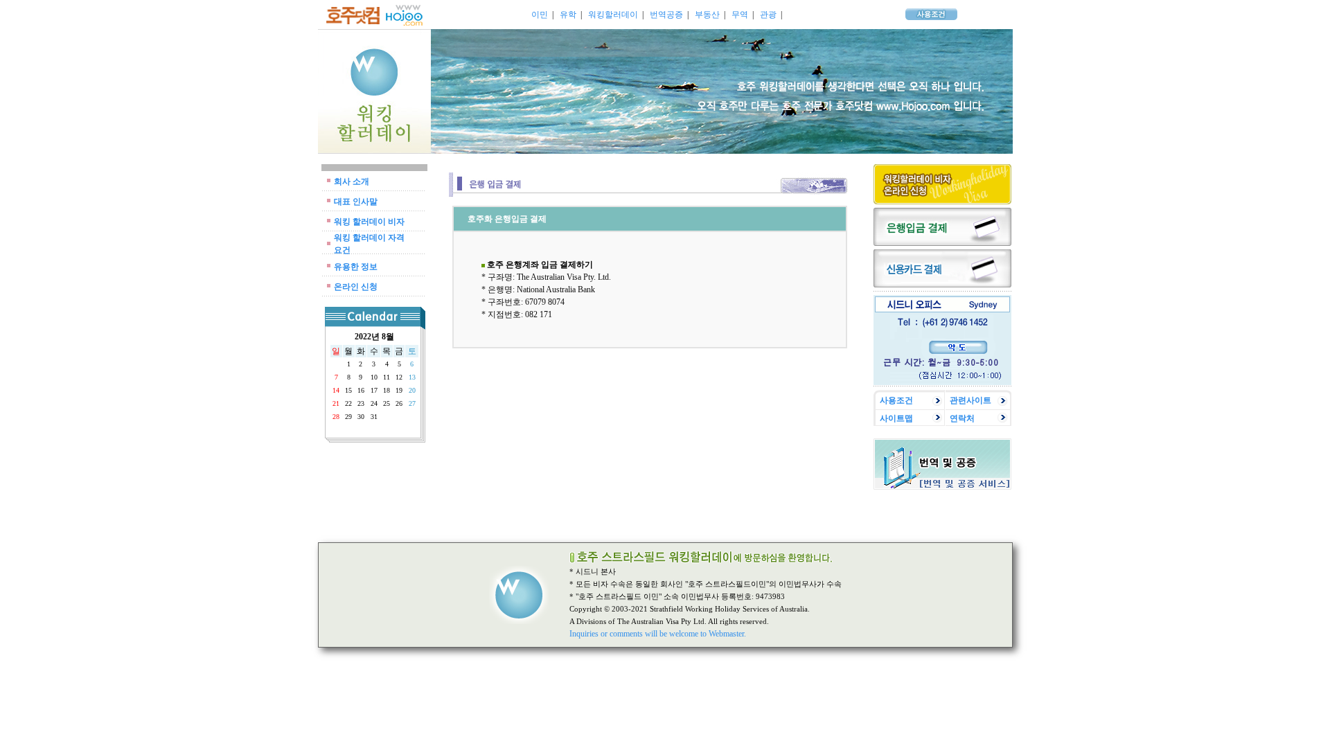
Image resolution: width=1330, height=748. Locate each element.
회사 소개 (351, 181)
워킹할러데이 (613, 14)
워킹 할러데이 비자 (369, 221)
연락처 (962, 418)
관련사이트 (970, 400)
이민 (539, 14)
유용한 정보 (356, 266)
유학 (568, 14)
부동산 (707, 14)
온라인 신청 (356, 287)
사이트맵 (896, 418)
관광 (768, 14)
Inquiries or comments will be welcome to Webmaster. (657, 634)
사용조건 (896, 400)
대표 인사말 (356, 201)
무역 (740, 14)
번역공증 (666, 14)
